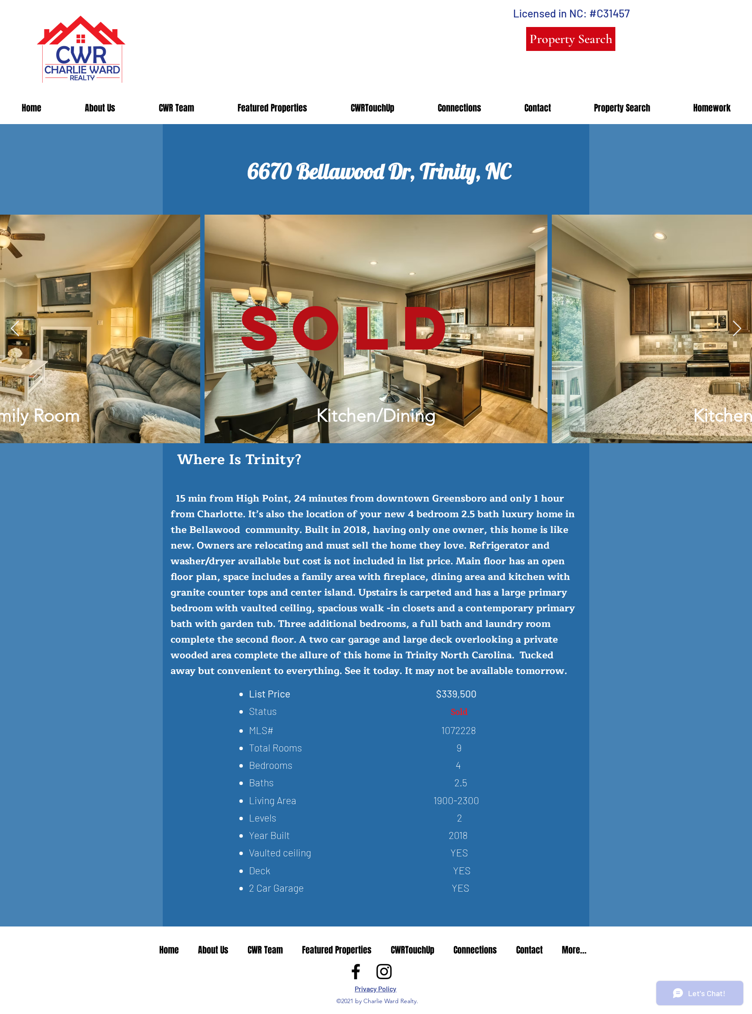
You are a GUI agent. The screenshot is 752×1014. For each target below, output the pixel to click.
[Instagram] (384, 971)
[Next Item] (737, 328)
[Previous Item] (15, 328)
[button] (272, 108)
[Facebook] (356, 971)
